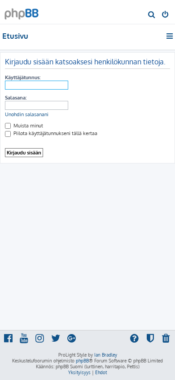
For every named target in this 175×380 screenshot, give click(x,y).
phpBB (82, 360)
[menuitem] (152, 15)
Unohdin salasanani (26, 114)
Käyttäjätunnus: (22, 77)
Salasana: (15, 98)
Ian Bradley (105, 354)
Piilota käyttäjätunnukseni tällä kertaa (54, 133)
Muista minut (27, 125)
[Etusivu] (21, 11)
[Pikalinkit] (170, 36)
